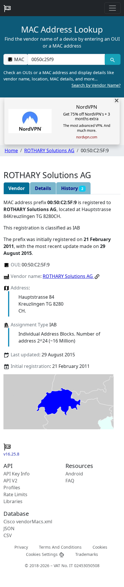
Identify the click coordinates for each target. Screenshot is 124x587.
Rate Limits (15, 494)
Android (74, 474)
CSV (7, 535)
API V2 (10, 480)
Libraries (12, 501)
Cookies (100, 547)
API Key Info (16, 474)
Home (11, 150)
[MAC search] (113, 59)
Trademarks (86, 554)
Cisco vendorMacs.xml (27, 521)
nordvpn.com (86, 137)
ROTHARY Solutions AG (49, 150)
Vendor (16, 188)
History (72, 188)
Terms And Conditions (60, 547)
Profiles (11, 487)
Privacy (21, 547)
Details (43, 188)
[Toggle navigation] (112, 8)
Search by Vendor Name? (96, 85)
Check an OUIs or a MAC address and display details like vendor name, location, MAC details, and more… (62, 79)
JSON (8, 528)
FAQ (69, 480)
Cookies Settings (42, 554)
